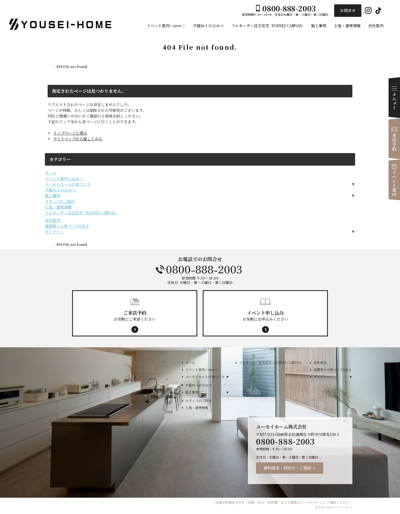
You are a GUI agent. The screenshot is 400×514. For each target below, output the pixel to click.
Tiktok (378, 10)
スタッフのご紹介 (60, 201)
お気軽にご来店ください (135, 315)
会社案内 (52, 220)
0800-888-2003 (200, 269)
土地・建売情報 (58, 207)
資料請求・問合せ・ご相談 (287, 467)
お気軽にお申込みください (265, 315)
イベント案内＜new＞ (64, 178)
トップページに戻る (70, 133)
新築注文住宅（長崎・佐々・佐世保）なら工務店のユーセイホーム (274, 502)
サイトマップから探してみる (77, 138)
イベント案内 (394, 179)
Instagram (368, 10)
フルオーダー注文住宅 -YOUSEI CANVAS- (81, 212)
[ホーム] (50, 67)
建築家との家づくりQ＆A (67, 226)
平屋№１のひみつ (60, 190)
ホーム (50, 172)
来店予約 (394, 138)
